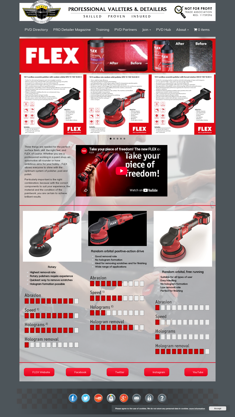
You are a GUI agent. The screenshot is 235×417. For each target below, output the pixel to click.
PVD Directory (36, 29)
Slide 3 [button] (117, 139)
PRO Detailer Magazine (72, 29)
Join (145, 29)
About (181, 29)
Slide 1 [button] (110, 139)
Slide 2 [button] (114, 139)
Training (102, 29)
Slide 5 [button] (124, 139)
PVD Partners (125, 29)
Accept (217, 408)
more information (197, 408)
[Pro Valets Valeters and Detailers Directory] (117, 11)
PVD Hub (163, 29)
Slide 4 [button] (121, 139)
